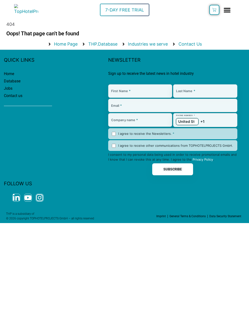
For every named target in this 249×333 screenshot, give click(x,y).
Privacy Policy (203, 159)
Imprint (161, 216)
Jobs (8, 88)
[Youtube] (28, 198)
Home (9, 73)
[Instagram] (40, 198)
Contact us (13, 95)
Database (12, 81)
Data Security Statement (225, 216)
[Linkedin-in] (16, 198)
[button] (227, 9)
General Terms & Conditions (187, 216)
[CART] (214, 10)
